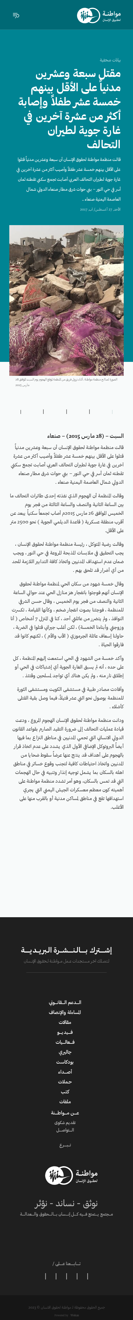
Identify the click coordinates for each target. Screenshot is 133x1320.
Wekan (74, 1315)
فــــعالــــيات (65, 1042)
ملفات (65, 1102)
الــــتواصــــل (65, 1130)
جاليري (65, 1052)
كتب (65, 1092)
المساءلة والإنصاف (65, 1012)
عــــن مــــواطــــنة (65, 1113)
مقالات (65, 1022)
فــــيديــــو (65, 1032)
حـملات (65, 1082)
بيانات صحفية (110, 60)
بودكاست (65, 1062)
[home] (99, 15)
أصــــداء (65, 1072)
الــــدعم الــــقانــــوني (65, 1002)
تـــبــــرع (65, 1145)
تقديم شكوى (64, 1123)
